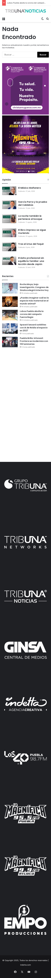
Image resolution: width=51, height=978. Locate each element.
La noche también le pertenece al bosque (30, 217)
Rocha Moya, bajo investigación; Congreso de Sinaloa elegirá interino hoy (34, 287)
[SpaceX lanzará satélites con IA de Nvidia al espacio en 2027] (10, 328)
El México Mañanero (29, 187)
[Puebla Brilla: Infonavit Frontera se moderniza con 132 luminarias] (10, 342)
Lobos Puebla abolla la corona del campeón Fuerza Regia (31, 314)
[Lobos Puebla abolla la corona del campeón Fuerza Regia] (10, 315)
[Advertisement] (25, 377)
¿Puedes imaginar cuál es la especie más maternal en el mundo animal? (34, 300)
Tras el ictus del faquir (31, 244)
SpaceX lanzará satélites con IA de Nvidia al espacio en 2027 (34, 327)
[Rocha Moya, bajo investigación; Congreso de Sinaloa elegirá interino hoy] (10, 288)
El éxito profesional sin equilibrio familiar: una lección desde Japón (31, 261)
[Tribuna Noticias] (25, 11)
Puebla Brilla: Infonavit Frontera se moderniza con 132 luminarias (34, 341)
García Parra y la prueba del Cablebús (32, 203)
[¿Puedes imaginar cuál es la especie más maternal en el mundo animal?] (10, 301)
